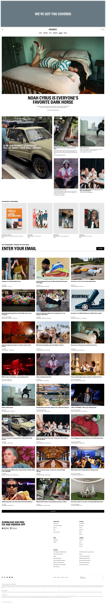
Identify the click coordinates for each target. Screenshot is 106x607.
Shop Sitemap (56, 566)
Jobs (80, 541)
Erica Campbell (39, 380)
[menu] (2, 29)
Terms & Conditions (57, 525)
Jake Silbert (4, 286)
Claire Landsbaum (40, 350)
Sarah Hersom (5, 350)
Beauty (65, 33)
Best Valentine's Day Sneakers (59, 564)
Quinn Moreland (55, 110)
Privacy (58, 577)
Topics (54, 556)
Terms (67, 577)
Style (50, 33)
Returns (55, 527)
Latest (40, 33)
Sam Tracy (4, 380)
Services (81, 544)
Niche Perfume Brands (58, 554)
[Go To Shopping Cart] (103, 29)
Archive (55, 541)
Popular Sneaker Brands (84, 562)
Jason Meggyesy (40, 411)
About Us (81, 539)
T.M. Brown (4, 443)
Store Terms (63, 577)
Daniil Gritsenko (74, 286)
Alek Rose (73, 505)
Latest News (81, 523)
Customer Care (56, 531)
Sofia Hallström (40, 474)
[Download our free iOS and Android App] (5, 528)
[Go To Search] (101, 29)
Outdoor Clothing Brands (58, 562)
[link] (53, 74)
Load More (53, 511)
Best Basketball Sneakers (84, 558)
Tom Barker (4, 505)
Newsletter (55, 539)
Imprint (54, 577)
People (80, 554)
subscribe (100, 248)
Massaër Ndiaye (39, 505)
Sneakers (55, 33)
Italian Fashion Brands (83, 564)
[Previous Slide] (3, 218)
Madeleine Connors (40, 318)
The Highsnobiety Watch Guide (59, 551)
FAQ (54, 529)
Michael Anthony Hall (76, 318)
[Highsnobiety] (53, 29)
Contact (80, 546)
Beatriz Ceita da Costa (7, 318)
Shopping (45, 33)
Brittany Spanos (5, 411)
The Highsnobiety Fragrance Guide (86, 551)
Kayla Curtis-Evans (75, 380)
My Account (55, 523)
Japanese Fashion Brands (84, 556)
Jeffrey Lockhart (40, 286)
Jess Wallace (74, 474)
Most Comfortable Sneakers (59, 560)
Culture (60, 33)
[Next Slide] (103, 218)
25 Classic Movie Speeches (84, 560)
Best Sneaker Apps (57, 558)
